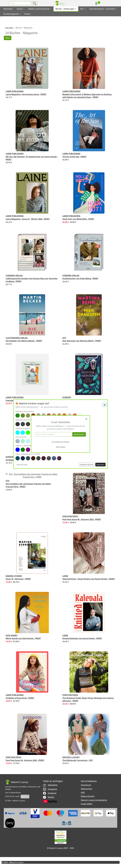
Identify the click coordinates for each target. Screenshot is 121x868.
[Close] (86, 419)
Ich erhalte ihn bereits (60, 442)
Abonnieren (79, 434)
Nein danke (60, 447)
